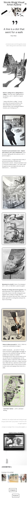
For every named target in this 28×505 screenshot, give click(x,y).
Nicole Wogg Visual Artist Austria (14, 3)
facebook (15, 495)
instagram (13, 490)
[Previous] (3, 12)
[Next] (24, 12)
